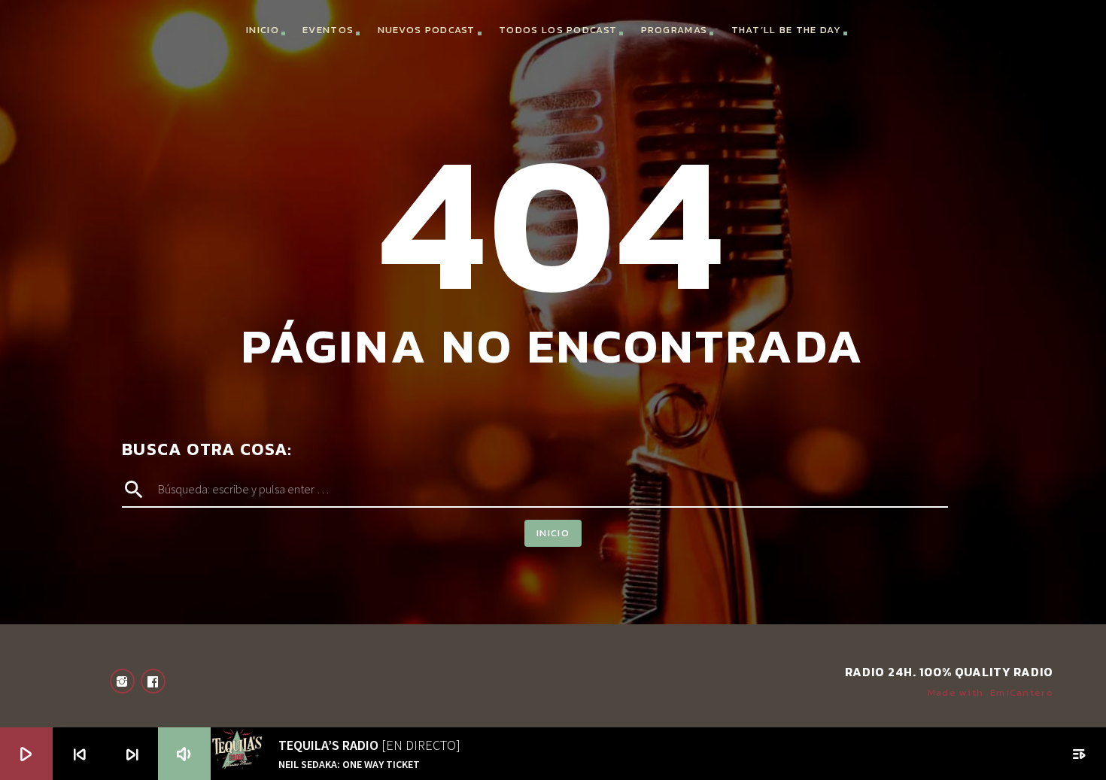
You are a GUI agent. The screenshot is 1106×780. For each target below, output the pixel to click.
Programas (674, 30)
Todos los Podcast (558, 30)
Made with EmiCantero (990, 692)
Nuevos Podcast (427, 30)
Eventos (328, 30)
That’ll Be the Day (786, 30)
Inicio (262, 30)
